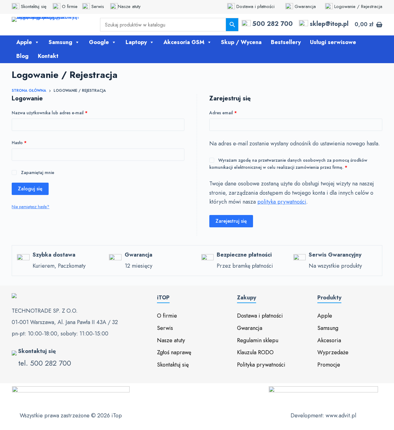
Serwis (99, 6)
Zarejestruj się (231, 221)
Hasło (30, 142)
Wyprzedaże (332, 352)
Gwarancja (305, 6)
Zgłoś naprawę (174, 352)
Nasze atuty (129, 6)
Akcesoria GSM (183, 42)
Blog (22, 56)
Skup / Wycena (241, 42)
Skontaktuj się (35, 6)
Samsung (60, 42)
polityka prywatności (281, 202)
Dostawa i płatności (255, 6)
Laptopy (136, 42)
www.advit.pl (341, 416)
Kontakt (48, 56)
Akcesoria (329, 340)
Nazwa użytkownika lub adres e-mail (61, 112)
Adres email (234, 112)
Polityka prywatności (261, 365)
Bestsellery (286, 42)
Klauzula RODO (255, 352)
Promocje (328, 365)
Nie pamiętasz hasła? (30, 207)
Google (99, 42)
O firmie (70, 6)
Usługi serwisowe (333, 42)
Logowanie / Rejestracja (357, 6)
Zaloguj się (30, 188)
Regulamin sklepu (257, 340)
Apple (24, 42)
